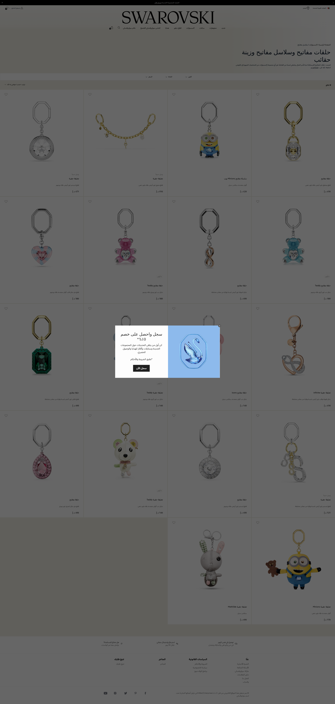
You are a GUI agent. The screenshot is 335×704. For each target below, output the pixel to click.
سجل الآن (141, 368)
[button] (219, 325)
